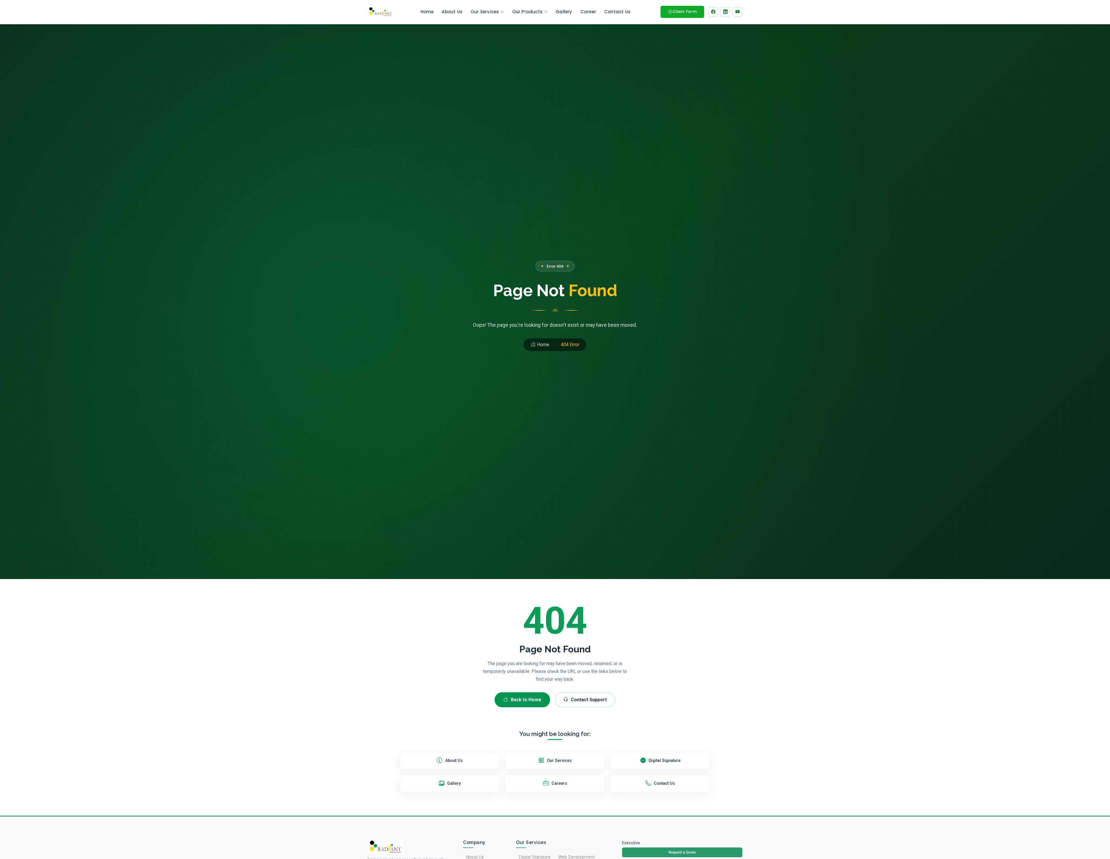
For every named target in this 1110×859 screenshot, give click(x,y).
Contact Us (617, 12)
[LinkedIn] (725, 12)
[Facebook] (713, 12)
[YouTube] (737, 12)
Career (588, 12)
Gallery (564, 12)
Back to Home (526, 699)
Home (427, 12)
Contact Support (589, 699)
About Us (452, 12)
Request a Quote (682, 852)
